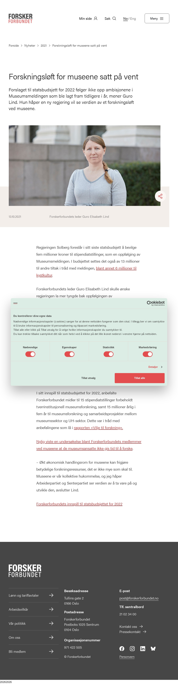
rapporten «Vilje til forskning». (98, 427)
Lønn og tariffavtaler (24, 595)
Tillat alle (139, 377)
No (125, 18)
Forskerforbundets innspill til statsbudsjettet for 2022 (79, 503)
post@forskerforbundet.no (139, 597)
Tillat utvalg (88, 377)
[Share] (160, 196)
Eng (133, 18)
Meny (154, 18)
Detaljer (153, 366)
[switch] (69, 354)
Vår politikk (17, 623)
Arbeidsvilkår (18, 609)
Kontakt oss (128, 626)
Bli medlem (17, 651)
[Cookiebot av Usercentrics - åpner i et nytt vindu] (149, 303)
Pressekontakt (129, 631)
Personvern (127, 656)
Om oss (14, 637)
